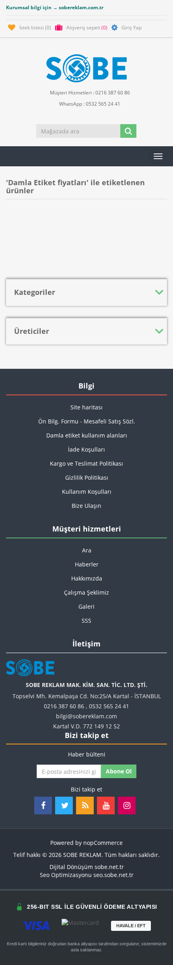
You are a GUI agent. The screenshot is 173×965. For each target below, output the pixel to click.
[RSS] (85, 805)
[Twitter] (64, 805)
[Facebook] (43, 805)
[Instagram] (127, 805)
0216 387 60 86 (64, 706)
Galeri (86, 606)
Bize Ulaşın (86, 505)
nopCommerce (103, 842)
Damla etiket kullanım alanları (86, 435)
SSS (86, 620)
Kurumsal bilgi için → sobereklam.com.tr (54, 7)
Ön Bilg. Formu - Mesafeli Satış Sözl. (86, 421)
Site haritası (86, 407)
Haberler (87, 564)
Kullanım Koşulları (86, 491)
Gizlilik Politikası (86, 477)
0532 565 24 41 (109, 706)
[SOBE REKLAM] (86, 68)
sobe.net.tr (109, 867)
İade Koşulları (86, 449)
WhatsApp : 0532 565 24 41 (89, 103)
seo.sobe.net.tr (113, 875)
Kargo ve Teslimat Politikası (86, 463)
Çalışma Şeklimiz (86, 592)
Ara (86, 550)
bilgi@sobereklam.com (86, 716)
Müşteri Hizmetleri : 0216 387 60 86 (89, 92)
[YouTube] (106, 805)
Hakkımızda (86, 578)
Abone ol (119, 771)
